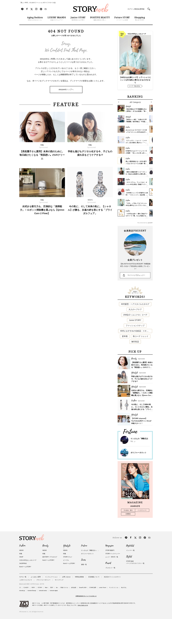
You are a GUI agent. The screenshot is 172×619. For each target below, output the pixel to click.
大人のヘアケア (135, 309)
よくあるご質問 (36, 577)
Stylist (129, 556)
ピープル (66, 560)
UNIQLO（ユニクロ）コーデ (135, 315)
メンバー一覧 (130, 550)
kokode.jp (22, 590)
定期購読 (128, 514)
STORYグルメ (67, 557)
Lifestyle (66, 545)
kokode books (43, 590)
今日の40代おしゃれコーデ (27, 560)
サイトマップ (59, 580)
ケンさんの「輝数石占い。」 (90, 550)
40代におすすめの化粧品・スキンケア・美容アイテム (136, 331)
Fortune (84, 545)
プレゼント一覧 (110, 568)
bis (57, 587)
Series (83, 560)
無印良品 (135, 342)
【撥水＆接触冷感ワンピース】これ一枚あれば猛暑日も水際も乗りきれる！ (136, 174)
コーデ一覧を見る (134, 86)
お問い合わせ (66, 577)
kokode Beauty (32, 590)
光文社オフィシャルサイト (112, 577)
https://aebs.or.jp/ (83, 605)
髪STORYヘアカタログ (49, 557)
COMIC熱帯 (92, 587)
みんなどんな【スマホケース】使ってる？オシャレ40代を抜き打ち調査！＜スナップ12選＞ (136, 132)
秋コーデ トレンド (140, 336)
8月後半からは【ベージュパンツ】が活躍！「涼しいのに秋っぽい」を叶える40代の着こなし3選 (137, 153)
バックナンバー (142, 510)
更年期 (125, 336)
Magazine (109, 545)
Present (108, 563)
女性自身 (73, 587)
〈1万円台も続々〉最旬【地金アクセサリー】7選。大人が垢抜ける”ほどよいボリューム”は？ (137, 216)
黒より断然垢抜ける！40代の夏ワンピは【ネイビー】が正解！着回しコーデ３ (136, 163)
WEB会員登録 (79, 577)
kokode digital (54, 590)
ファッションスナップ (135, 326)
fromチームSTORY (25, 567)
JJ (20, 587)
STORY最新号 (109, 550)
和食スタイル (64, 587)
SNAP (21, 557)
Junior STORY (135, 320)
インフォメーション (51, 577)
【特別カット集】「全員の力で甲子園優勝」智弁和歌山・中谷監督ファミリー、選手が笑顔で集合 (136, 122)
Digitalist (130, 545)
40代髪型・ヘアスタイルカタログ (135, 304)
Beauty (45, 545)
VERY (33, 587)
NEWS (21, 550)
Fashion (22, 545)
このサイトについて (25, 580)
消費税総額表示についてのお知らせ (86, 596)
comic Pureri (102, 587)
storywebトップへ (66, 89)
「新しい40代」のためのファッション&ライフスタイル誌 (37, 2)
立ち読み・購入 (128, 510)
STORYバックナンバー (112, 553)
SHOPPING (23, 563)
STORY (40, 587)
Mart (46, 587)
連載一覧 (84, 564)
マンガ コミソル (113, 587)
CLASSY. (26, 587)
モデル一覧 (22, 577)
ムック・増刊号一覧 (111, 557)
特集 (20, 553)
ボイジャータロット (138, 453)
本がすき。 (124, 587)
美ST (51, 587)
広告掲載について (93, 577)
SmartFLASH (82, 587)
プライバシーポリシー (43, 580)
